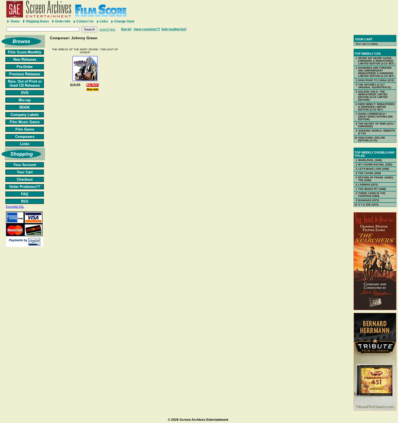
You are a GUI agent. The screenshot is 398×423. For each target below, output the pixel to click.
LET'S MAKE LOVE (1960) (373, 169)
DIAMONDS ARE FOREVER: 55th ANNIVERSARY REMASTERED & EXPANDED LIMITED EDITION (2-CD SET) (376, 72)
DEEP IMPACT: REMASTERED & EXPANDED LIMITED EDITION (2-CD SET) (376, 107)
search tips (107, 29)
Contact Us (85, 21)
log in (126, 29)
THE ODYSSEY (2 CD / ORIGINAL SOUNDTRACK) (374, 86)
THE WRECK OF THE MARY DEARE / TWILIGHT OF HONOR (85, 51)
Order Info (62, 21)
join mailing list (173, 29)
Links (104, 21)
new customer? (147, 29)
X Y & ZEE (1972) (368, 204)
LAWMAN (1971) (368, 184)
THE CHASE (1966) (369, 173)
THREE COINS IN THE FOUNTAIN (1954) (371, 194)
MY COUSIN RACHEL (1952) (375, 164)
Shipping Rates (37, 21)
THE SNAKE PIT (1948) (372, 189)
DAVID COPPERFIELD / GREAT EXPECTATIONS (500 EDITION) (375, 117)
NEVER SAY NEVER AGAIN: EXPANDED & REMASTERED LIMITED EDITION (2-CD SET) (376, 61)
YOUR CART (364, 39)
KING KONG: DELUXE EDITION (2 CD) (371, 139)
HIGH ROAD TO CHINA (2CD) (376, 80)
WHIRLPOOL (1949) (370, 160)
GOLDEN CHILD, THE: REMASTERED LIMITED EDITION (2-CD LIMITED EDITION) (373, 95)
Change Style (124, 21)
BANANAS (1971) (368, 200)
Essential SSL (15, 206)
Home (15, 21)
